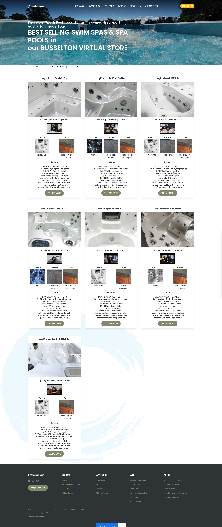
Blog (36, 509)
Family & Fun (67, 480)
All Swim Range (102, 493)
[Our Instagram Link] (33, 480)
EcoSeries (66, 489)
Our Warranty (169, 489)
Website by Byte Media (37, 516)
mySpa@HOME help (138, 480)
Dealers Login (46, 509)
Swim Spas (100, 480)
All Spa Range (67, 493)
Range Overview (38, 487)
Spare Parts (134, 489)
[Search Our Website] (140, 6)
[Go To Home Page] (36, 474)
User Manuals (135, 484)
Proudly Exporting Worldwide (175, 493)
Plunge (99, 484)
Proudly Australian (171, 484)
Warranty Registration (138, 493)
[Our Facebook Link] (29, 480)
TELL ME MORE (54, 193)
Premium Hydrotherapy (71, 484)
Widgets (58, 509)
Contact (81, 509)
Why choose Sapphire (173, 480)
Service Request (136, 497)
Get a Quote (187, 6)
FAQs (30, 509)
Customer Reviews (171, 497)
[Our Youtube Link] (37, 480)
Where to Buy (135, 502)
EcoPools (99, 489)
